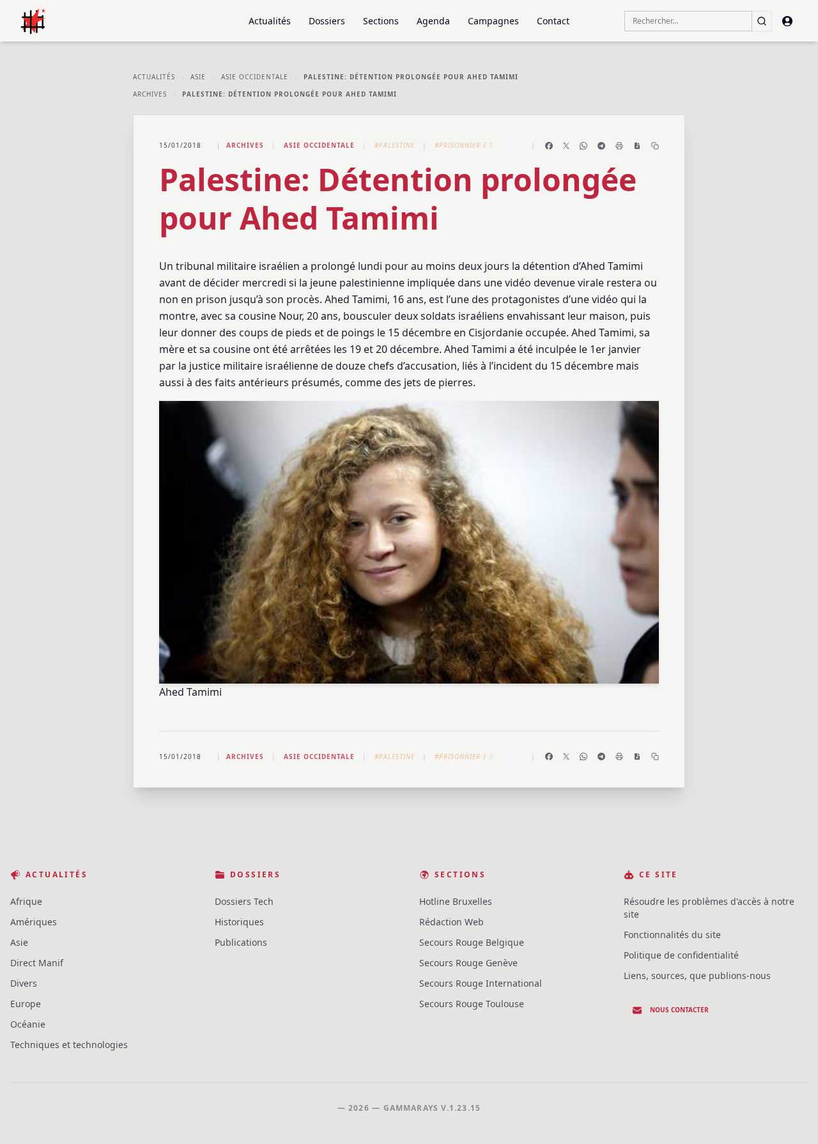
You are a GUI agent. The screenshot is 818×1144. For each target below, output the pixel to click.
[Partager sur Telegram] (601, 146)
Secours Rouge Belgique (471, 942)
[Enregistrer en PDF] (637, 146)
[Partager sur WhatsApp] (583, 146)
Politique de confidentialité (681, 955)
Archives (150, 94)
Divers (23, 983)
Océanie (27, 1024)
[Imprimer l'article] (619, 146)
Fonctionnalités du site (672, 935)
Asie (198, 76)
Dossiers (327, 21)
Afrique (26, 901)
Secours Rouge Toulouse (471, 1004)
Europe (25, 1004)
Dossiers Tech (244, 901)
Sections (381, 21)
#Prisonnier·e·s (464, 145)
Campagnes (493, 21)
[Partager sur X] (566, 146)
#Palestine (394, 145)
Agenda (433, 21)
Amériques (33, 922)
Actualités (270, 21)
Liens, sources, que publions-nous (697, 975)
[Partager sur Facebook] (549, 146)
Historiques (239, 922)
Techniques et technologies (69, 1044)
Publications (241, 942)
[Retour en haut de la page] (790, 1116)
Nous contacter (679, 1009)
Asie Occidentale (254, 76)
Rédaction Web (451, 922)
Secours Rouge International (480, 983)
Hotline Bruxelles (455, 901)
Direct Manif (36, 963)
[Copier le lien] (655, 146)
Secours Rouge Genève (468, 963)
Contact (553, 21)
